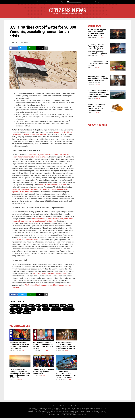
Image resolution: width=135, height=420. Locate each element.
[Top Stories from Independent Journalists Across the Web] (67, 15)
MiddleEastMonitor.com (44, 285)
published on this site (68, 413)
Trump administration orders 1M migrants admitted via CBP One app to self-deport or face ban (65, 345)
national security (15, 305)
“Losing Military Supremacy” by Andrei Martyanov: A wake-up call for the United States (66, 374)
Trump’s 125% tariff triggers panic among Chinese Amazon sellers (43, 371)
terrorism (24, 305)
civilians (26, 309)
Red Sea (12, 312)
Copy (41, 48)
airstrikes (44, 305)
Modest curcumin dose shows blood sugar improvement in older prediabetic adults (96, 107)
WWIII (38, 309)
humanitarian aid (56, 309)
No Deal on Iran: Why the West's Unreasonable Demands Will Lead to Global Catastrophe (97, 32)
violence (31, 305)
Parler (23, 48)
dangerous (19, 309)
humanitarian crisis (68, 309)
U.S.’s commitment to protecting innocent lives (50, 274)
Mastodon (15, 48)
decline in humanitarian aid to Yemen (52, 185)
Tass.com (15, 287)
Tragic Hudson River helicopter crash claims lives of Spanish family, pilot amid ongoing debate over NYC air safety (19, 373)
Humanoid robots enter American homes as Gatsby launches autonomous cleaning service (98, 79)
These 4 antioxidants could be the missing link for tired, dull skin (98, 64)
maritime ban (27, 312)
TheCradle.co (30, 285)
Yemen (33, 309)
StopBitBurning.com (74, 2)
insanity (70, 305)
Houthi (19, 312)
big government (53, 305)
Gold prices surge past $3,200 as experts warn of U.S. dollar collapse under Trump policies (19, 345)
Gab (31, 48)
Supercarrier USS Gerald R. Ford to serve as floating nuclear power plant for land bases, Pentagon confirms (98, 93)
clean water (46, 309)
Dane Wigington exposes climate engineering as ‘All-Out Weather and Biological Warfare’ (43, 345)
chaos (12, 309)
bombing (63, 305)
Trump (38, 305)
